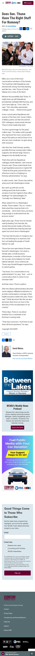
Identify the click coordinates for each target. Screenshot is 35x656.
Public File (7, 622)
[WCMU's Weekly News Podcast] (17, 385)
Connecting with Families (16, 548)
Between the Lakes (14, 545)
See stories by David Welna (22, 358)
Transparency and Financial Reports (15, 617)
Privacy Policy (8, 613)
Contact (6, 609)
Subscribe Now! (17, 427)
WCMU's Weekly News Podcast (17, 407)
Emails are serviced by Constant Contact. (17, 566)
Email (6, 532)
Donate (29, 3)
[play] (3, 654)
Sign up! (17, 573)
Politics (6, 334)
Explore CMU (8, 630)
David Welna (12, 26)
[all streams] (32, 653)
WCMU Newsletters (14, 551)
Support (6, 626)
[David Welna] (6, 351)
